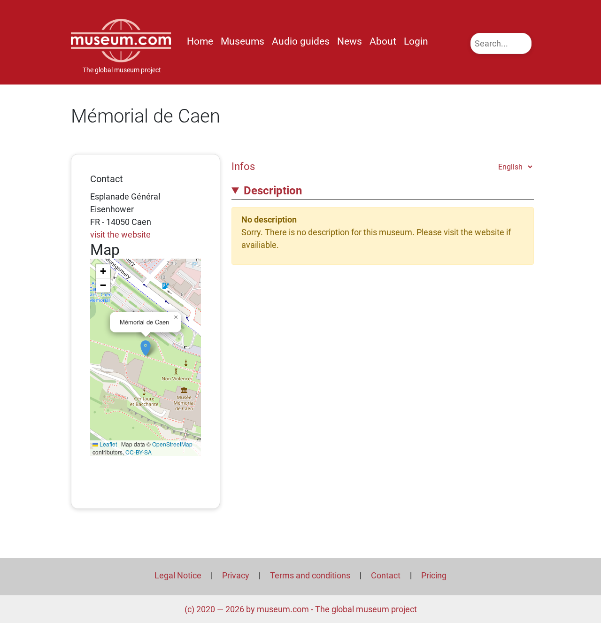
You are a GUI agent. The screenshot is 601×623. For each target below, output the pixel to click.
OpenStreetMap (172, 444)
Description (273, 190)
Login (416, 41)
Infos (243, 166)
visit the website (120, 234)
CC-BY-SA (138, 452)
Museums (242, 41)
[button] (145, 343)
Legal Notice (177, 575)
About (383, 41)
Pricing (434, 575)
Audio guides (301, 41)
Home (200, 41)
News (349, 41)
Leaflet (107, 444)
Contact (386, 575)
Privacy (235, 575)
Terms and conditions (310, 575)
